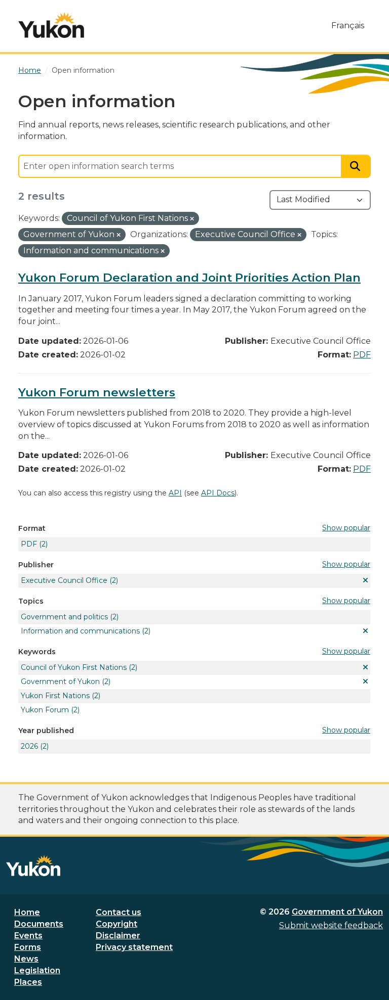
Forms (27, 947)
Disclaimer (118, 935)
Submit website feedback (331, 925)
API (175, 492)
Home (27, 912)
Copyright (116, 924)
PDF (362, 354)
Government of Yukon (337, 912)
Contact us (118, 912)
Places (28, 982)
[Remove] (192, 218)
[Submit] (356, 166)
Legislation (37, 970)
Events (28, 935)
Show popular (346, 527)
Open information (83, 70)
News (26, 959)
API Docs (218, 492)
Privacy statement (134, 947)
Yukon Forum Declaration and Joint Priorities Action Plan (189, 277)
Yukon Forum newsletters (96, 392)
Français (347, 25)
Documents (38, 924)
